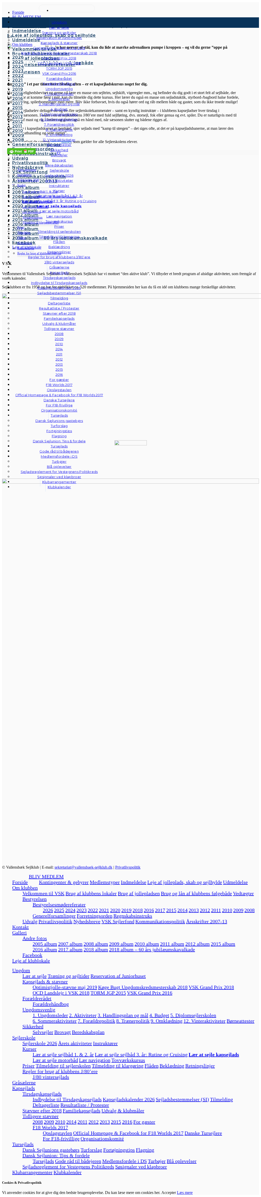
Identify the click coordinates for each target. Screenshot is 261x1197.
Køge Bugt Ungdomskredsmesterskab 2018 (143, 987)
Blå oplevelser (182, 1161)
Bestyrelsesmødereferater (59, 904)
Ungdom (59, 22)
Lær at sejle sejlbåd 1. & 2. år (63, 1054)
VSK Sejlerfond (117, 921)
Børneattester (240, 1021)
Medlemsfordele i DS (124, 1161)
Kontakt (20, 927)
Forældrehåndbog (51, 1004)
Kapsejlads (23, 1088)
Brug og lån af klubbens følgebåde (196, 893)
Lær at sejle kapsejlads (214, 1054)
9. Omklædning (166, 1021)
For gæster (144, 1122)
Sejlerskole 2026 (39, 1043)
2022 (93, 910)
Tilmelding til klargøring (117, 1066)
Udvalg (29, 921)
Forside (20, 882)
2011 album (172, 944)
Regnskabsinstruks (132, 916)
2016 (149, 910)
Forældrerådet (36, 998)
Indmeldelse (133, 882)
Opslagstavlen (57, 1133)
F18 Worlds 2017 (50, 1127)
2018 (138, 910)
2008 (249, 910)
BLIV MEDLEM (46, 876)
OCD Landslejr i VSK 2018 (61, 993)
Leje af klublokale (31, 960)
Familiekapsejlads (81, 1110)
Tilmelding (221, 1099)
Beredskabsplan (59, 165)
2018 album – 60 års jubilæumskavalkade (152, 949)
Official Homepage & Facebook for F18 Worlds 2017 (128, 1133)
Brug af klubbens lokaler (91, 893)
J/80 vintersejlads (59, 262)
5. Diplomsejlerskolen (193, 1015)
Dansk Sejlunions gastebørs (51, 1150)
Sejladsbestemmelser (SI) (182, 1099)
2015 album (223, 944)
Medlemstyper (105, 882)
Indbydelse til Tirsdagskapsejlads (67, 1099)
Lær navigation (94, 1060)
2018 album (96, 949)
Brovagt (62, 1032)
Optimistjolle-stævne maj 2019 (65, 987)
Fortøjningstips (119, 1150)
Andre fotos (34, 938)
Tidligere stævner (40, 1116)
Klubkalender (59, 487)
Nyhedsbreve (86, 921)
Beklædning (172, 1066)
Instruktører (105, 1043)
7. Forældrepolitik (96, 1021)
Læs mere (185, 1192)
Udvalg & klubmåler (122, 1110)
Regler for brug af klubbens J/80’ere (60, 1071)
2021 (104, 910)
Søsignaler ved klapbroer (59, 477)
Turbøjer (157, 1161)
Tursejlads (59, 415)
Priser (28, 1066)
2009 (238, 910)
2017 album (70, 949)
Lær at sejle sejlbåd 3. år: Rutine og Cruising (141, 1054)
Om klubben (25, 888)
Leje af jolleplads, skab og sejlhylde (184, 882)
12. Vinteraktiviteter (205, 1021)
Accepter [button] (168, 1192)
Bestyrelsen (34, 899)
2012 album (197, 944)
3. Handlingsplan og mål (123, 1015)
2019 (126, 910)
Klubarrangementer (59, 482)
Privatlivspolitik (127, 867)
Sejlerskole (23, 1037)
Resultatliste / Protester (84, 1105)
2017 (160, 910)
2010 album (147, 944)
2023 (81, 910)
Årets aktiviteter (75, 1043)
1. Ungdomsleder (50, 1015)
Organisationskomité (59, 410)
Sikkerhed (32, 1026)
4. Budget (159, 1015)
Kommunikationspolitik (160, 921)
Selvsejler (43, 1032)
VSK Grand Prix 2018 (211, 987)
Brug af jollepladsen (139, 893)
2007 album (70, 944)
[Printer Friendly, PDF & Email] (21, 151)
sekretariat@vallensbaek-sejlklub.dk (83, 867)
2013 (194, 910)
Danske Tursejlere (203, 1133)
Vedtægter (243, 893)
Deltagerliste (46, 1105)
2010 (227, 910)
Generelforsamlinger (54, 916)
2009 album (121, 944)
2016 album (45, 949)
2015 (171, 910)
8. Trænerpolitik (133, 1021)
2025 (59, 910)
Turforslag (91, 1150)
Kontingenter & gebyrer (64, 882)
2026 (48, 910)
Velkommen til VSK (43, 893)
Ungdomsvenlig (38, 1009)
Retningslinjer (200, 1066)
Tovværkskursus (128, 1060)
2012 (205, 910)
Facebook (32, 955)
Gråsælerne (59, 267)
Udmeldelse (235, 882)
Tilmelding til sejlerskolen (63, 1066)
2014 (182, 910)
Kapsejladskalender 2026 (129, 1099)
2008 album (96, 944)
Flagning (145, 1150)
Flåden (152, 1066)
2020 (115, 910)
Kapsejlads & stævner (45, 981)
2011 (216, 910)
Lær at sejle (34, 976)
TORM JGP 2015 (108, 993)
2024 (70, 910)
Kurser (29, 1049)
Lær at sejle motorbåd (55, 1060)
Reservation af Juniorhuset (118, 976)
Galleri (19, 932)
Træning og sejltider (68, 976)
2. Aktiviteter (83, 1015)
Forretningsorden (94, 916)
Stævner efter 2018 (42, 1110)
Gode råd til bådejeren (78, 1161)
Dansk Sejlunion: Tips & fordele (56, 1155)
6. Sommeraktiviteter (55, 1021)
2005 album (45, 944)
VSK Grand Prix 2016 (149, 993)
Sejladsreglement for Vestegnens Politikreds (68, 1166)
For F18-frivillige (61, 1138)
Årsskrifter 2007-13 (206, 921)
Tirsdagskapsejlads (42, 1094)
